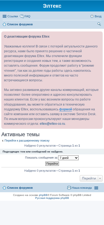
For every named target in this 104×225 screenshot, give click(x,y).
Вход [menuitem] (98, 16)
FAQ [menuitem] (27, 16)
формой (65, 109)
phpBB (43, 195)
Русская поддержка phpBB (52, 197)
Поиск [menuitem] (99, 25)
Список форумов (20, 187)
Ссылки (12, 16)
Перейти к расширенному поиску (27, 140)
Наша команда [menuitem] (82, 187)
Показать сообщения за (41, 157)
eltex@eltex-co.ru (52, 124)
